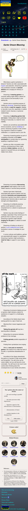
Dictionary (4, 492)
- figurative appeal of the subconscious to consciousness (12, 405)
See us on (4, 497)
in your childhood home (13, 227)
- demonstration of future (12, 410)
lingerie (3, 86)
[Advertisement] (14, 168)
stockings (10, 105)
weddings (20, 127)
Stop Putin (5, 507)
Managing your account (8, 504)
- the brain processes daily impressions (12, 400)
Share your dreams (7, 494)
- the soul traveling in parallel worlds (13, 395)
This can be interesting (8, 490)
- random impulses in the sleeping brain (11, 414)
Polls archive (17, 418)
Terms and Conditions (8, 502)
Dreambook (5, 40)
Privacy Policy (5, 500)
